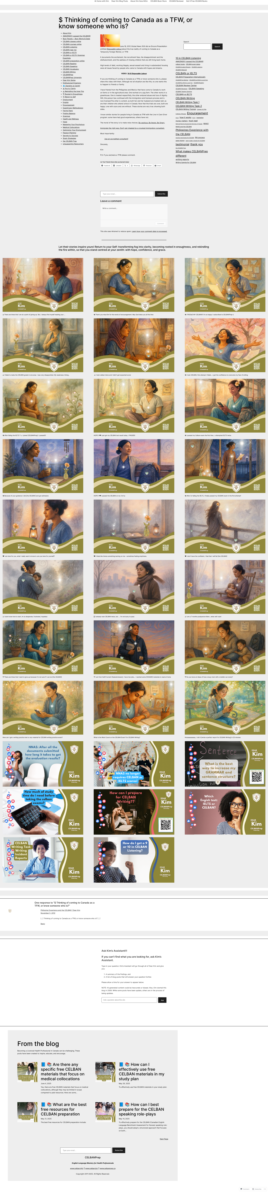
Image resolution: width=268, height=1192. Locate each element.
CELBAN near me (69, 50)
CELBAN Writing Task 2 (189, 106)
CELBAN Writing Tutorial (186, 109)
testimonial (182, 144)
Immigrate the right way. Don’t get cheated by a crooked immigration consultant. (132, 128)
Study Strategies (69, 138)
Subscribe (161, 194)
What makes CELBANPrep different (192, 153)
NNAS (206, 124)
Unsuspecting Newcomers (73, 144)
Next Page (164, 1139)
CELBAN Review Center (186, 85)
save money (180, 141)
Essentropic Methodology (73, 108)
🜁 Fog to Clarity (69, 88)
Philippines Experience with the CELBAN (192, 132)
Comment (160, 223)
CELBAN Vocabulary (71, 69)
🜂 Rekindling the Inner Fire (73, 91)
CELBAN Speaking (70, 66)
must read (193, 121)
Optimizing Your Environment (74, 130)
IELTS (193, 117)
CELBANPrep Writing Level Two (184, 83)
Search (186, 42)
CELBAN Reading (69, 64)
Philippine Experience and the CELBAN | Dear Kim (60, 910)
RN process (200, 138)
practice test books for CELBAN (185, 138)
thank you (196, 144)
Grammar (66, 116)
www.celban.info (76, 1168)
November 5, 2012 (48, 913)
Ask (162, 1000)
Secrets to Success (70, 136)
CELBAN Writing (69, 72)
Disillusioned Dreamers (72, 83)
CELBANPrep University (72, 77)
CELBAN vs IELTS (184, 94)
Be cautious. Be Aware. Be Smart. (152, 123)
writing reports (182, 159)
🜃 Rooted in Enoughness (72, 94)
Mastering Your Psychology (74, 124)
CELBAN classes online (72, 41)
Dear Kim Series (69, 80)
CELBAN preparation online (73, 61)
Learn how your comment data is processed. (149, 231)
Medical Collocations (71, 127)
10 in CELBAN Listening (188, 58)
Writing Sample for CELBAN (186, 162)
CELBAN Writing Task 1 (187, 102)
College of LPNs (201, 109)
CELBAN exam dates (193, 64)
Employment (68, 100)
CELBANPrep (68, 75)
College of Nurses (181, 114)
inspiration (200, 117)
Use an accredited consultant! (116, 139)
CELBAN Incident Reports (183, 67)
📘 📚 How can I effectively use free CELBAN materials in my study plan (141, 1071)
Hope (65, 122)
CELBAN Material (181, 70)
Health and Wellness (71, 119)
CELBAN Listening (70, 47)
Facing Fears (68, 111)
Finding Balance (69, 113)
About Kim (67, 33)
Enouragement (68, 105)
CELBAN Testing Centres (184, 91)
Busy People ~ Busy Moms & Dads (76, 39)
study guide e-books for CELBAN (195, 140)
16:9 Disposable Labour (137, 73)
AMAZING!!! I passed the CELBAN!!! (76, 36)
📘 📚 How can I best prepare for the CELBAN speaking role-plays (141, 1109)
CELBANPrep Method (182, 80)
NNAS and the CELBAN (184, 127)
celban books (180, 64)
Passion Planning (69, 133)
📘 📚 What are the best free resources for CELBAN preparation (64, 1109)
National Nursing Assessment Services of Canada (189, 124)
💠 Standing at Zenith (71, 86)
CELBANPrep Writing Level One (198, 80)
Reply (43, 924)
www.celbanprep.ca (107, 1168)
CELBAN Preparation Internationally (190, 77)
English (65, 102)
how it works (185, 117)
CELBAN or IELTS (70, 52)
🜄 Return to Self (69, 97)
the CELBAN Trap (70, 141)
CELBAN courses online (72, 44)
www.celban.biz (91, 1168)
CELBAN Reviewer (181, 89)
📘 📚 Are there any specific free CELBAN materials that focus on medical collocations (62, 1071)
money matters (182, 121)
